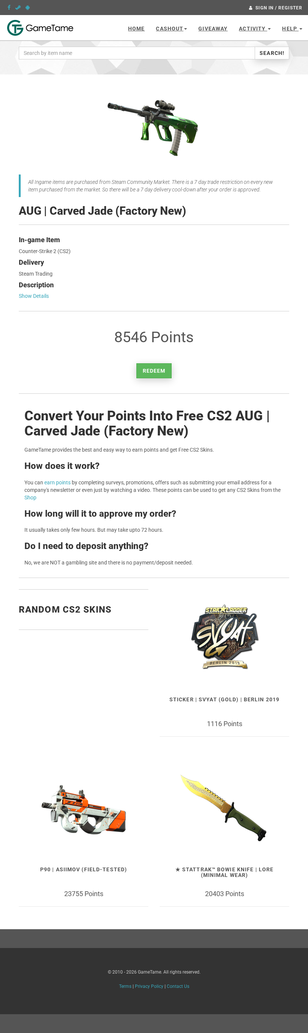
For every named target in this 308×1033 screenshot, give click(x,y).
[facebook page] (9, 8)
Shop (30, 498)
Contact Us (178, 986)
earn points (57, 482)
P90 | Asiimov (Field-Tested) (83, 869)
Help (290, 29)
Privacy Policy (149, 986)
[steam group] (18, 8)
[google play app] (28, 8)
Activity (253, 29)
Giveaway (213, 29)
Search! (272, 53)
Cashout (169, 29)
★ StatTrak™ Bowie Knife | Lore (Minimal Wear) (224, 872)
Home (136, 29)
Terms (125, 986)
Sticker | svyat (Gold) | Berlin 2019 (224, 699)
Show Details (34, 296)
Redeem (154, 371)
